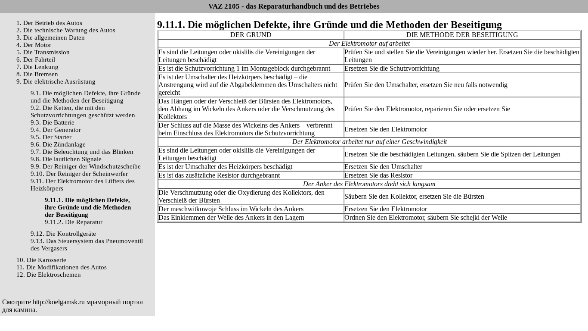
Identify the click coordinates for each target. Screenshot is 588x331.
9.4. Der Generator (56, 129)
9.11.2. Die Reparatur (73, 222)
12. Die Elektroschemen (48, 274)
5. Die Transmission (43, 52)
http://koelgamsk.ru (59, 302)
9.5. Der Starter (51, 137)
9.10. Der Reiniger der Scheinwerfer (79, 173)
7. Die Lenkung (37, 66)
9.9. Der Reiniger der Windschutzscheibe (86, 166)
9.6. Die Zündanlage (58, 144)
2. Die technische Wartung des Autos (65, 30)
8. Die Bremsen (37, 74)
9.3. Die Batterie (52, 122)
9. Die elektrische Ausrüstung (56, 81)
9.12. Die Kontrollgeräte (63, 233)
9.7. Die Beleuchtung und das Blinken (82, 151)
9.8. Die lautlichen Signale (66, 159)
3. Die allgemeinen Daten (50, 37)
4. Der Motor (33, 44)
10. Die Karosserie (41, 259)
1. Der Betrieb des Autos (49, 22)
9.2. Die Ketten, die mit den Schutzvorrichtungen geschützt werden (83, 111)
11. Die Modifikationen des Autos (61, 267)
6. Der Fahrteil (35, 59)
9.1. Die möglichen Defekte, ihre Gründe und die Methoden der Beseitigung (86, 97)
